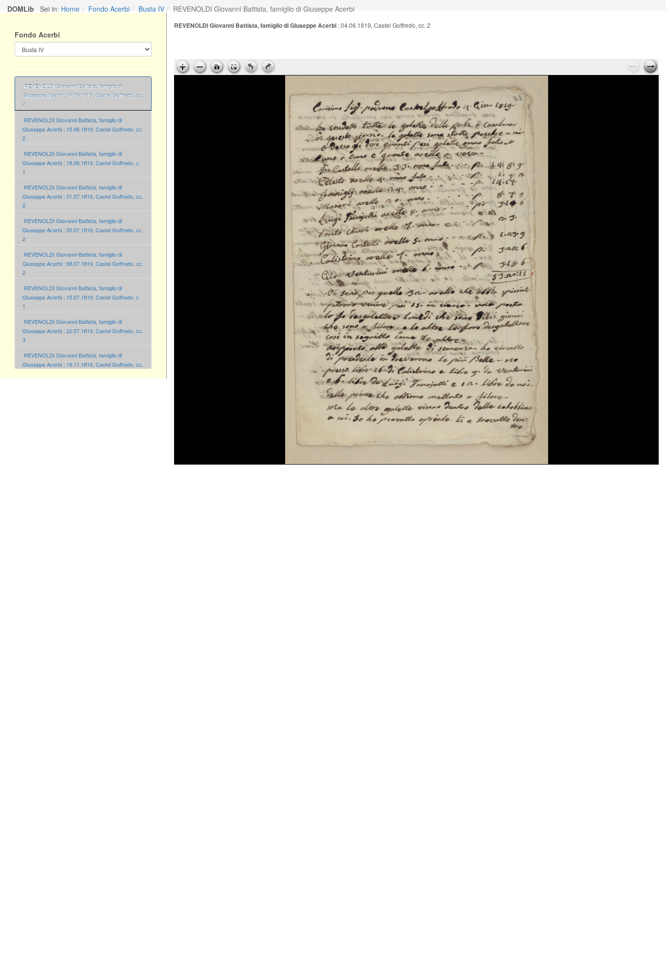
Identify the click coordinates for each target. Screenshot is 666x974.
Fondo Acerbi (109, 9)
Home (70, 9)
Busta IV (151, 9)
